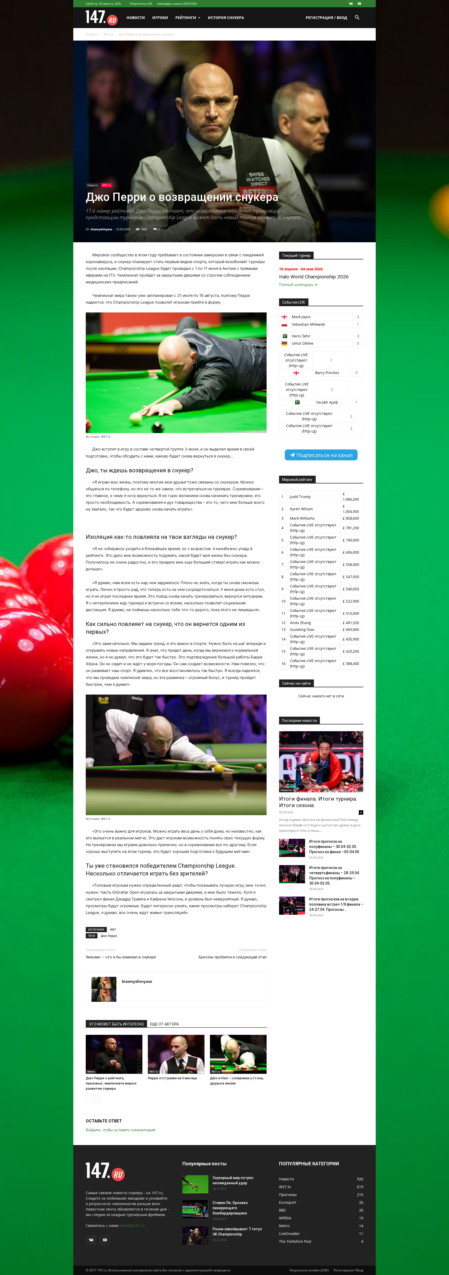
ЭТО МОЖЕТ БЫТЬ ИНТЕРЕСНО (116, 1024)
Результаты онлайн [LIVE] (309, 1270)
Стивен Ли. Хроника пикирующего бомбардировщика (230, 1208)
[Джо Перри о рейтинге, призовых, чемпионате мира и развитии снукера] (114, 1054)
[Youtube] (359, 3)
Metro (91, 1071)
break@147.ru (132, 1225)
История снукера (226, 17)
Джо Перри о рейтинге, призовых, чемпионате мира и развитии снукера (111, 1083)
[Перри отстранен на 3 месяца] (176, 1054)
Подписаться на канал (324, 455)
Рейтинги (185, 17)
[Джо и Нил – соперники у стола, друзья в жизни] (238, 1054)
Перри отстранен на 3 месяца (172, 1078)
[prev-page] (89, 1099)
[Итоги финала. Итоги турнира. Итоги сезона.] (321, 761)
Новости (136, 17)
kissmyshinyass (101, 229)
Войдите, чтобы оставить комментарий (120, 1130)
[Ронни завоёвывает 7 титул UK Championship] (195, 1235)
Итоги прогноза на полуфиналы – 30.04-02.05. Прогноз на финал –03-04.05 (334, 846)
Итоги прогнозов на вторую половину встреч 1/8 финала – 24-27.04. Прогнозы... (336, 904)
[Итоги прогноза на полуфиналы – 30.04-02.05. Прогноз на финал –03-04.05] (292, 848)
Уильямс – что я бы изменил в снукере (121, 957)
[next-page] (97, 1099)
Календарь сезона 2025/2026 (177, 3)
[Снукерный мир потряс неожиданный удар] (195, 1184)
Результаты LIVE (141, 3)
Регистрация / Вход (326, 17)
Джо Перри (109, 936)
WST (113, 929)
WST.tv (109, 34)
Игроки (160, 17)
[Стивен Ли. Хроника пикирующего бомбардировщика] (195, 1209)
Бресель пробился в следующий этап (233, 957)
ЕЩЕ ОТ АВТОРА (164, 1024)
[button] (357, 18)
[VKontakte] (351, 3)
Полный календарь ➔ (298, 284)
